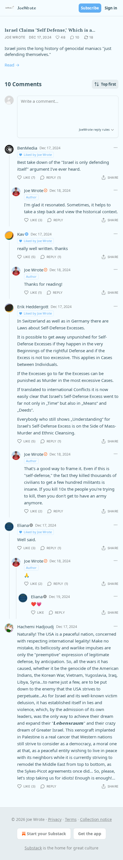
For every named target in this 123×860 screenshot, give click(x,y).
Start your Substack (46, 833)
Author (31, 197)
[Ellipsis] (115, 147)
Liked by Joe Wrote (38, 154)
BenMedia (27, 148)
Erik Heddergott (32, 306)
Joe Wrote (15, 37)
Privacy (54, 819)
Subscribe (90, 8)
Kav (20, 234)
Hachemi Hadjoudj (35, 626)
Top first (108, 84)
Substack (33, 848)
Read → (12, 65)
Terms (71, 819)
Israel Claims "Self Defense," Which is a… (50, 30)
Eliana (23, 525)
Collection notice (96, 819)
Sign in (111, 8)
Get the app (89, 833)
